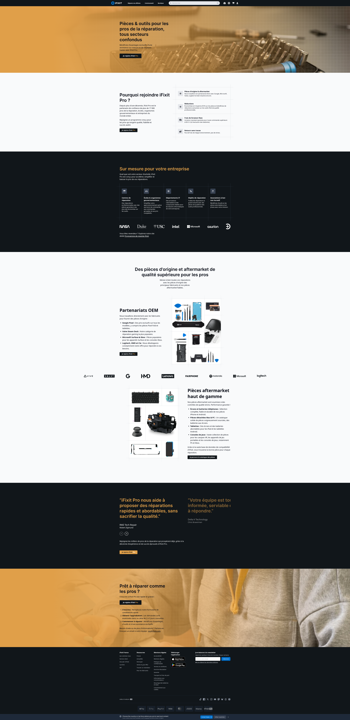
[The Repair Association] (229, 699)
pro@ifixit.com (154, 631)
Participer (140, 662)
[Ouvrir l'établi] (224, 3)
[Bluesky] (222, 699)
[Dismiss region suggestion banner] (228, 717)
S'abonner (226, 659)
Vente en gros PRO (142, 665)
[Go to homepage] (117, 3)
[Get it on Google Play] (178, 665)
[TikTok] (200, 699)
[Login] (237, 3)
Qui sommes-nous (125, 656)
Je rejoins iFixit (130, 56)
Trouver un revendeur (143, 667)
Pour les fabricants (142, 670)
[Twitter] (208, 699)
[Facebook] (204, 699)
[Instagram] (211, 699)
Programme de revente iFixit (137, 236)
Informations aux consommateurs (159, 679)
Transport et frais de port (161, 675)
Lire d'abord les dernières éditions (207, 662)
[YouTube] (215, 699)
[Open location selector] (229, 3)
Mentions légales (159, 659)
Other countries (220, 717)
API (121, 667)
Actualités (140, 659)
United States (205, 717)
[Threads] (226, 699)
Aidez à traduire (124, 699)
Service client (124, 659)
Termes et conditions (160, 666)
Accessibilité (157, 656)
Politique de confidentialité (158, 662)
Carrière (122, 665)
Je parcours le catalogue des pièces (202, 457)
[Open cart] (233, 3)
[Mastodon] (219, 699)
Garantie (156, 672)
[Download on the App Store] (178, 659)
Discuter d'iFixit (124, 662)
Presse (139, 656)
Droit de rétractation (160, 669)
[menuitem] (134, 3)
